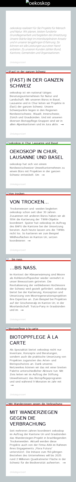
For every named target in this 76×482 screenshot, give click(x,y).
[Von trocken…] (16, 194)
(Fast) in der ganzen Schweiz (36, 83)
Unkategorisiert (18, 62)
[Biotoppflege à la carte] (22, 329)
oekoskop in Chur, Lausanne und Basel (36, 154)
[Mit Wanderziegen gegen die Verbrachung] (34, 404)
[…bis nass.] (14, 260)
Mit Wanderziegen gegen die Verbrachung (33, 418)
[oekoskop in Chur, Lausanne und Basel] (32, 143)
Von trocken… (29, 202)
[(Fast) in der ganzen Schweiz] (26, 72)
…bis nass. (23, 267)
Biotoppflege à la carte (34, 340)
